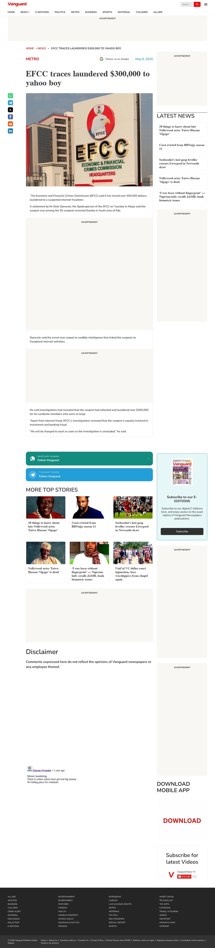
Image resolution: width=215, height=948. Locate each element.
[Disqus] (89, 721)
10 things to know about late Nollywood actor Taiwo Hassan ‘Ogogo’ (179, 129)
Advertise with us (68, 940)
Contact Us (83, 940)
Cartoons (164, 907)
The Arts (164, 904)
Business (91, 12)
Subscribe (182, 531)
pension (62, 926)
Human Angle (65, 918)
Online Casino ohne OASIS (118, 940)
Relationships (116, 918)
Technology (166, 900)
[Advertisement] (89, 274)
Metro (75, 12)
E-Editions (13, 926)
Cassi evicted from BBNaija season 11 (181, 146)
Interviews (115, 896)
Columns (142, 12)
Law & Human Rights (120, 904)
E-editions (42, 12)
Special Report (117, 922)
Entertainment (66, 896)
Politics (60, 12)
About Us (53, 940)
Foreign (62, 907)
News (24, 12)
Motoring (114, 911)
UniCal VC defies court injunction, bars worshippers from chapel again (131, 573)
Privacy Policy (97, 940)
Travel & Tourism (168, 911)
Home (11, 12)
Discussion (14, 918)
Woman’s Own (167, 922)
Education (13, 922)
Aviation (12, 900)
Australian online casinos (192, 940)
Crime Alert (14, 911)
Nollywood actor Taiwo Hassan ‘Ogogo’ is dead (179, 179)
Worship (164, 926)
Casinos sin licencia (50, 943)
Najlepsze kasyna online (168, 940)
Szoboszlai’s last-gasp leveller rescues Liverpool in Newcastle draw (179, 163)
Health (62, 911)
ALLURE (157, 12)
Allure (12, 896)
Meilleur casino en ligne (143, 940)
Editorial (124, 12)
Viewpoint (165, 918)
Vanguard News (17, 4)
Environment (65, 900)
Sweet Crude (166, 896)
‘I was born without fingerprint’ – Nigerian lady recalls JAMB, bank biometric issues (182, 196)
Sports (107, 12)
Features (63, 904)
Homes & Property (68, 915)
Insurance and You (68, 922)
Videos (163, 915)
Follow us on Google (117, 59)
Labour (113, 900)
